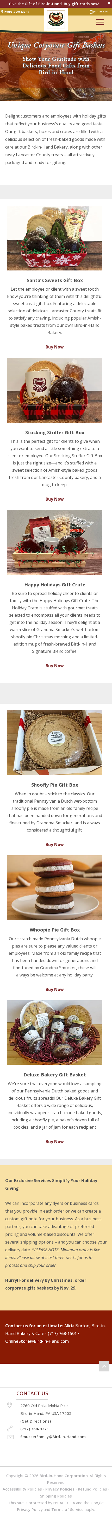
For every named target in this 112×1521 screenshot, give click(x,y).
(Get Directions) (35, 1421)
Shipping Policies (56, 1496)
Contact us (32, 1393)
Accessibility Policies (22, 1489)
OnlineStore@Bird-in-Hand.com (37, 1341)
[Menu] (100, 22)
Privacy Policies (59, 1489)
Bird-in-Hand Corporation (64, 1475)
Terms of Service (67, 1509)
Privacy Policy (30, 1509)
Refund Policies (92, 1489)
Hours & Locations (16, 11)
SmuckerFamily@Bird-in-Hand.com (53, 1436)
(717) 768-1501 (62, 1333)
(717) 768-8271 (100, 11)
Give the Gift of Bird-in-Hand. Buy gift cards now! (54, 4)
